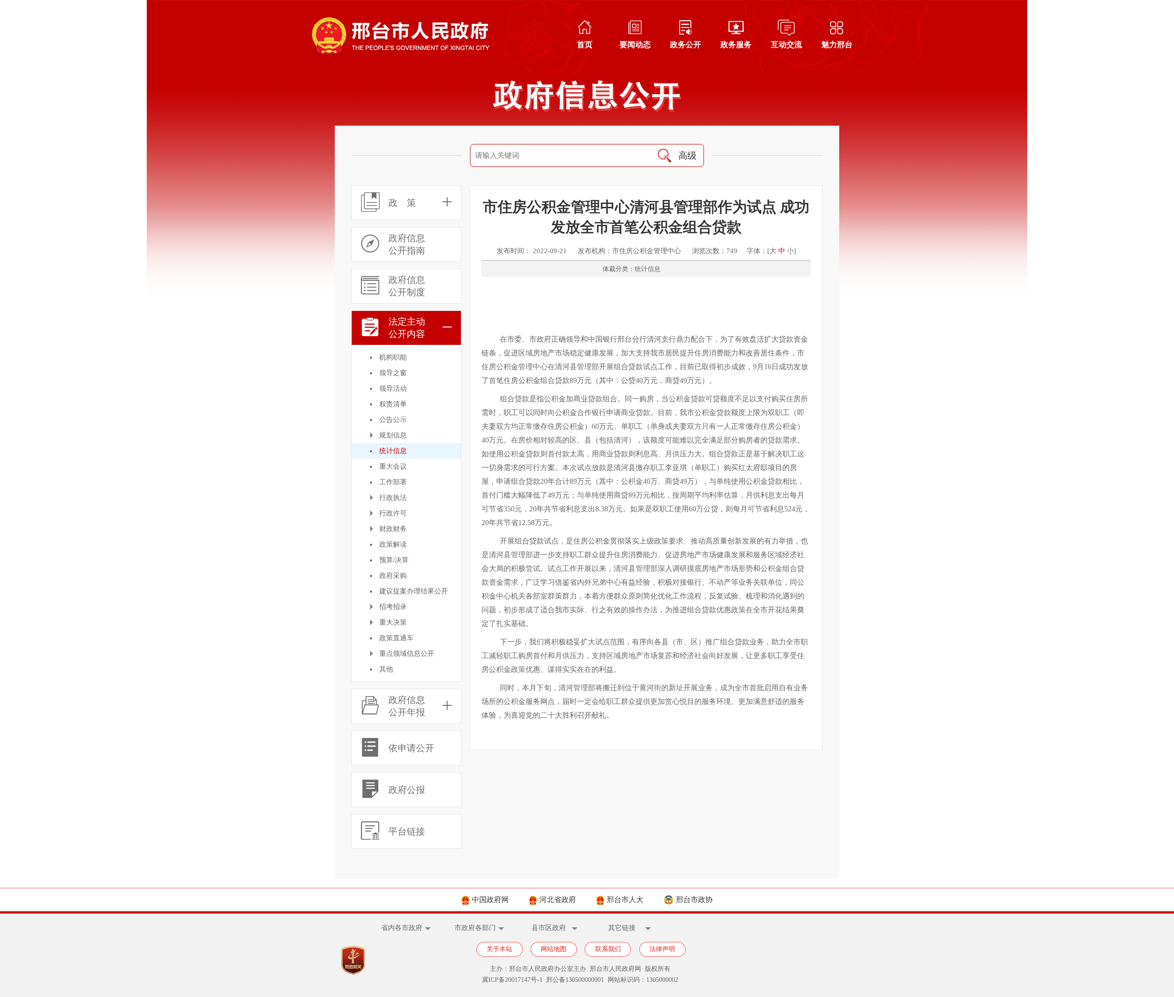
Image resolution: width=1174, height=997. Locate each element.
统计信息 (393, 450)
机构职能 (393, 357)
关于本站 (499, 949)
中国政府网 (490, 899)
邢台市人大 (625, 899)
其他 (386, 669)
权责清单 (393, 404)
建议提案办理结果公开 (413, 591)
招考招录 (393, 606)
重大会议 (393, 466)
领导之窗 (393, 373)
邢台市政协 (694, 899)
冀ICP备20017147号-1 (512, 979)
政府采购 (393, 575)
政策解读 (393, 544)
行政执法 (393, 497)
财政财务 (393, 528)
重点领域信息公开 (406, 653)
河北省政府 (557, 899)
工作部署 (393, 482)
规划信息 (393, 435)
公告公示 (393, 419)
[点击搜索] (664, 155)
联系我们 (608, 949)
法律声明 (662, 949)
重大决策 (393, 622)
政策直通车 (396, 638)
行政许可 (393, 513)
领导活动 (393, 388)
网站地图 (553, 949)
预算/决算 (394, 560)
